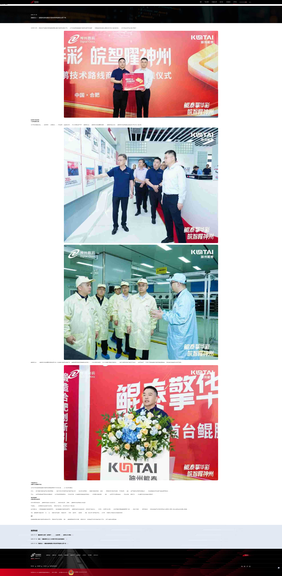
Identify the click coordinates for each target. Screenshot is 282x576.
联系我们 (246, 555)
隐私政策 (38, 566)
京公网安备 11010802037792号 (80, 572)
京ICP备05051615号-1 (63, 572)
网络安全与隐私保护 (53, 566)
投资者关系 (228, 1)
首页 (201, 1)
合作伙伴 (221, 1)
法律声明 (45, 566)
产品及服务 (207, 1)
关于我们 (235, 1)
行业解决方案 (214, 1)
